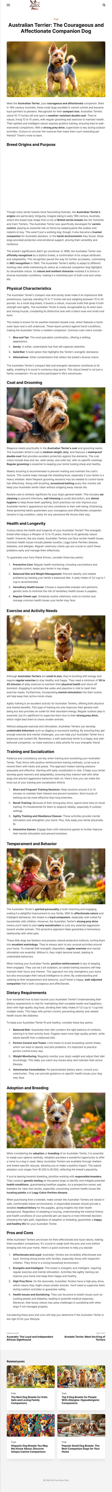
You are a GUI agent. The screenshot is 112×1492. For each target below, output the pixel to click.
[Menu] (8, 5)
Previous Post (30, 1336)
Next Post (84, 1336)
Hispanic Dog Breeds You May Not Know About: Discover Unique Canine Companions (29, 1448)
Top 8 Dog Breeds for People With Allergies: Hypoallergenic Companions (80, 1400)
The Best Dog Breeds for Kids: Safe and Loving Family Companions (29, 1400)
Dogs (56, 19)
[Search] (104, 5)
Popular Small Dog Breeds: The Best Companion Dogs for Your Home (81, 1448)
